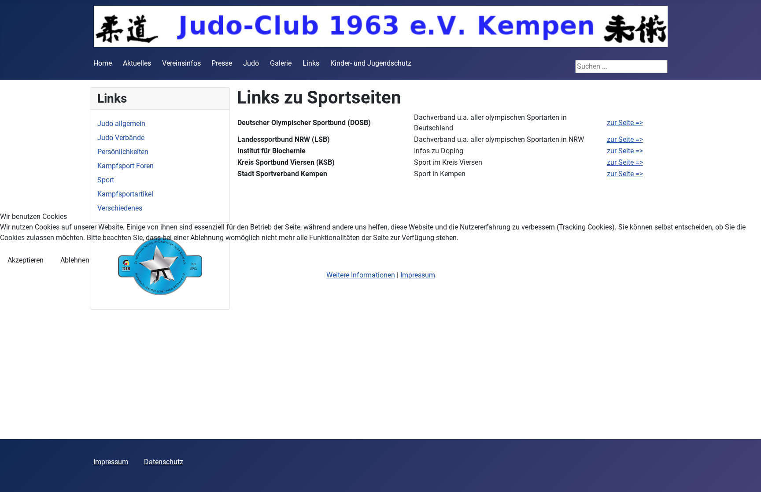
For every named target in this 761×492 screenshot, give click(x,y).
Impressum (417, 275)
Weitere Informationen (360, 275)
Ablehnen (74, 260)
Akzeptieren (25, 260)
